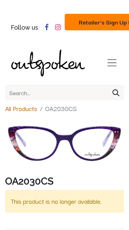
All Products (21, 108)
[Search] (116, 92)
